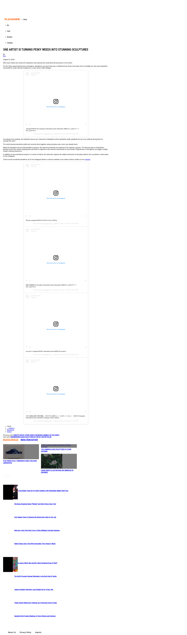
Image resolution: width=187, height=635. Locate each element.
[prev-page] (4, 476)
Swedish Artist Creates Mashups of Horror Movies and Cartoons (35, 616)
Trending (10, 43)
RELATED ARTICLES (10, 440)
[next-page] (8, 476)
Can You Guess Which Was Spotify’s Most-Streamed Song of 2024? (35, 563)
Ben (4, 56)
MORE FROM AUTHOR (29, 440)
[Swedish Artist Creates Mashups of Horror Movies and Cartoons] (8, 564)
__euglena (10, 428)
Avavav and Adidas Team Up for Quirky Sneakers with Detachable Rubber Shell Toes (41, 491)
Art (8, 25)
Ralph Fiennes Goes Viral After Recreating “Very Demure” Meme (35, 544)
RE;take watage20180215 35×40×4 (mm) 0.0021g (41, 220)
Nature (9, 432)
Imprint (38, 632)
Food (8, 31)
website (87, 159)
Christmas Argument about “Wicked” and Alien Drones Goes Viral (35, 504)
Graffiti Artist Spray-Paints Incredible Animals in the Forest (37, 435)
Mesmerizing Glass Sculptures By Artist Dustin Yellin (31, 437)
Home (25, 19)
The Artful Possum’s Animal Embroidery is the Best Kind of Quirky (35, 576)
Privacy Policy (25, 632)
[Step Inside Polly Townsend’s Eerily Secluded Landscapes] (21, 451)
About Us (12, 632)
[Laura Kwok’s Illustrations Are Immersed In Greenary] (59, 461)
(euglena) (47, 133)
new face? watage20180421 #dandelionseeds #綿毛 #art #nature (46, 351)
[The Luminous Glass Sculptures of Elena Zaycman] (59, 446)
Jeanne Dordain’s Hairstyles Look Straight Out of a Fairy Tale (33, 589)
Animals (9, 37)
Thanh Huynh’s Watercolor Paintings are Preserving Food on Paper (35, 603)
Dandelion (10, 430)
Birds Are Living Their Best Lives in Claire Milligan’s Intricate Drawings (37, 530)
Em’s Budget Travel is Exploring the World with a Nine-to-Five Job (35, 517)
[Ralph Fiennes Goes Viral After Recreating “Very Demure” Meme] (8, 492)
